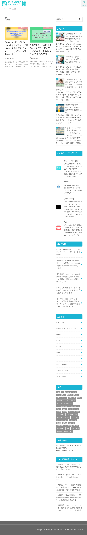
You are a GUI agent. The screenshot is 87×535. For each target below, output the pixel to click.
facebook (68, 392)
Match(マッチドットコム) (66, 328)
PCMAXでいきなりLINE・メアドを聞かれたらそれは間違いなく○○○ (73, 60)
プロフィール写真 (72, 414)
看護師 (66, 431)
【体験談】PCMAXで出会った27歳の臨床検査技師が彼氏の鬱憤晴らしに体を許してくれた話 (68, 497)
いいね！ (63, 398)
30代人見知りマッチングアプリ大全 (58, 530)
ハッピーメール (62, 370)
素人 (71, 431)
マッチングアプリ (62, 420)
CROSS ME (61, 322)
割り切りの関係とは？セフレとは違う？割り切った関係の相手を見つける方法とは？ (68, 290)
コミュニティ (75, 406)
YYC (58, 358)
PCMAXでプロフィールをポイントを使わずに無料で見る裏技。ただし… (73, 108)
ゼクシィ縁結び (62, 364)
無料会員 (59, 431)
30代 (58, 392)
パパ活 (59, 412)
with (58, 398)
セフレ (65, 409)
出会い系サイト (61, 426)
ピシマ (65, 412)
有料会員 (75, 426)
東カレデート (61, 376)
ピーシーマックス (74, 412)
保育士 (65, 423)
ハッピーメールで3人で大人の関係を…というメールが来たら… (73, 130)
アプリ (79, 398)
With (58, 352)
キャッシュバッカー (63, 406)
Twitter (76, 395)
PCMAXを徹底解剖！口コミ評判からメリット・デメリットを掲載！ (68, 252)
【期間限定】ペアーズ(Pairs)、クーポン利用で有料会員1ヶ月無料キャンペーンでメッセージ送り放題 (69, 507)
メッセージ (72, 420)
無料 (77, 428)
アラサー (59, 400)
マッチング (74, 417)
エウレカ (72, 400)
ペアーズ (59, 417)
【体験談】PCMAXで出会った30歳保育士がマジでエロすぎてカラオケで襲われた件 (73, 37)
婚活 (69, 426)
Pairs (58, 340)
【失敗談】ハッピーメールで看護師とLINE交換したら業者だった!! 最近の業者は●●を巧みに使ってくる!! (68, 278)
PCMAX (59, 346)
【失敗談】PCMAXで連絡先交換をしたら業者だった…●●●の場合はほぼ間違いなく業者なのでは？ (69, 85)
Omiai (58, 334)
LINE (74, 392)
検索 (68, 428)
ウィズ (66, 400)
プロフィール (61, 414)
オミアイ (59, 403)
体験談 (59, 423)
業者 (72, 428)
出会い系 (71, 423)
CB (62, 392)
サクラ (59, 409)
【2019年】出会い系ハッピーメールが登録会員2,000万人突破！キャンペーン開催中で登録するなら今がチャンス (68, 302)
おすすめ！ (71, 398)
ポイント (66, 417)
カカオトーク (68, 403)
